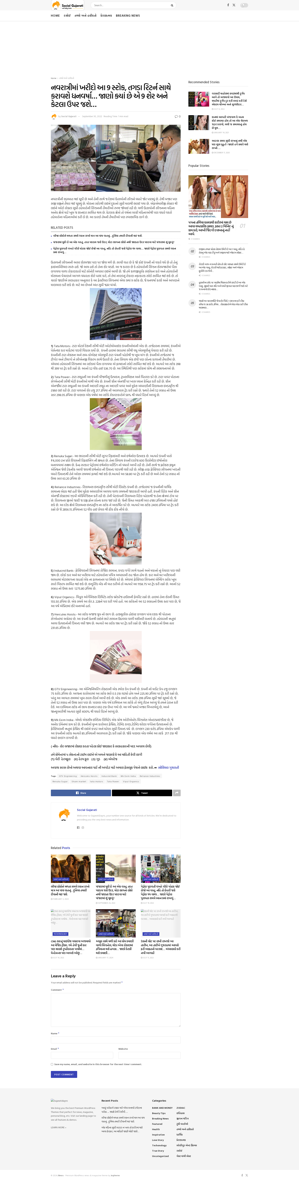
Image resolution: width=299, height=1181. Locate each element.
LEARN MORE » (58, 1127)
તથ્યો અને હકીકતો (86, 15)
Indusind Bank (109, 776)
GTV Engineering (68, 776)
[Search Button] (172, 5)
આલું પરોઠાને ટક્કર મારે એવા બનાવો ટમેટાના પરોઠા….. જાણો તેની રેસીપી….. (122, 1109)
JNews (61, 1175)
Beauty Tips (159, 1113)
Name (55, 1033)
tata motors (96, 781)
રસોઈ (67, 15)
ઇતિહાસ (180, 1113)
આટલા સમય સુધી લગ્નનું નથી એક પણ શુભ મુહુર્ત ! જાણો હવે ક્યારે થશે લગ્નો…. (230, 144)
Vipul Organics (131, 781)
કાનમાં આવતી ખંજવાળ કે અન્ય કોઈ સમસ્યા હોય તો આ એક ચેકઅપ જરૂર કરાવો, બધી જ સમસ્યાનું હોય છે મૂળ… (230, 122)
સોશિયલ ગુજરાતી (168, 767)
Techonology (60, 934)
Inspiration (158, 1134)
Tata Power (113, 781)
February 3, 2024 (60, 899)
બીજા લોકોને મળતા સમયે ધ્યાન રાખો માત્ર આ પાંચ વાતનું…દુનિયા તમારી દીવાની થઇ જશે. (97, 236)
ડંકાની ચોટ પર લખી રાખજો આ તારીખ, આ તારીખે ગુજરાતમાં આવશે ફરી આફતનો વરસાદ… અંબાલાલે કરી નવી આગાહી (160, 947)
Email (55, 1049)
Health (156, 1129)
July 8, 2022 (219, 109)
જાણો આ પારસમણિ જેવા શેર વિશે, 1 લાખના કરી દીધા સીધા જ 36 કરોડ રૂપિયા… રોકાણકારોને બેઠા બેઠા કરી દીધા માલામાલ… (223, 304)
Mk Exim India (128, 776)
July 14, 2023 (58, 957)
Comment (57, 990)
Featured (157, 1124)
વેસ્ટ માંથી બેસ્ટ (183, 1156)
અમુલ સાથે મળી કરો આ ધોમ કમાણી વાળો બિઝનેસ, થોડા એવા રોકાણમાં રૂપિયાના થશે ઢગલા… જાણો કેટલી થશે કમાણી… (114, 947)
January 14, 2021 (221, 132)
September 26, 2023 (106, 903)
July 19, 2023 (148, 903)
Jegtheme (115, 1175)
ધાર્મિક (179, 1134)
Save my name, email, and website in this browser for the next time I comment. (98, 1064)
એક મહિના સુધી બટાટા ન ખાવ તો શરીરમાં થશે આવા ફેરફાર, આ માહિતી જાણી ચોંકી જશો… (122, 1129)
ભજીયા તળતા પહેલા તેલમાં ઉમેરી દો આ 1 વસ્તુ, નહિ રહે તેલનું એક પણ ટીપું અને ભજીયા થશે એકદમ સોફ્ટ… (222, 250)
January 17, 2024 (105, 957)
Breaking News (128, 15)
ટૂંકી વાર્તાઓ (182, 1124)
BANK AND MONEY (162, 1108)
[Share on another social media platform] (177, 793)
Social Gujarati (68, 116)
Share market (79, 781)
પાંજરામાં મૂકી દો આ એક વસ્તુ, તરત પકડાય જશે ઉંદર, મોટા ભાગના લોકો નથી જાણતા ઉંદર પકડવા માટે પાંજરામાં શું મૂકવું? (113, 242)
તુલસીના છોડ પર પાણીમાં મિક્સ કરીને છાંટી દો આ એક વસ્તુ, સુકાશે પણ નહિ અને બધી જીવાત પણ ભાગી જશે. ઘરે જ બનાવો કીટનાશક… (223, 286)
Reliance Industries (150, 776)
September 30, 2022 (92, 116)
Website (123, 1049)
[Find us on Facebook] (228, 5)
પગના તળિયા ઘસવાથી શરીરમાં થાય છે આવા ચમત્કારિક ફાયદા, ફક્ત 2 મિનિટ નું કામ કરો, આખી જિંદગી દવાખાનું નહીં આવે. (210, 228)
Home (55, 15)
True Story (158, 1150)
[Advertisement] (149, 46)
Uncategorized (160, 1156)
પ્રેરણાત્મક (106, 15)
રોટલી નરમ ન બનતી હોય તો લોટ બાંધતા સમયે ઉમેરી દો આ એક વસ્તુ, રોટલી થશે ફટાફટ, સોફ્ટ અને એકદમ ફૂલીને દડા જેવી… (222, 267)
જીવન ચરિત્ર (182, 1118)
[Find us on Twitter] (233, 5)
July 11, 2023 (148, 957)
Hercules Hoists (89, 776)
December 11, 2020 (221, 152)
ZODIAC (180, 1108)
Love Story (158, 1140)
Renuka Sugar (60, 781)
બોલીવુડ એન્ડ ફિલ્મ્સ (186, 1145)
